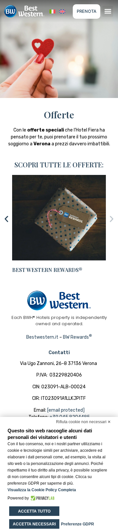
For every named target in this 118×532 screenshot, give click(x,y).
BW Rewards (77, 337)
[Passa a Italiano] (52, 11)
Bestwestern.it (42, 337)
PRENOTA (86, 11)
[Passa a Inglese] (62, 11)
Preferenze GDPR (77, 524)
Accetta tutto (34, 511)
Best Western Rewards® (47, 269)
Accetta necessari (34, 524)
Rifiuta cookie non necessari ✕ (83, 422)
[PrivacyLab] (42, 498)
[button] (107, 11)
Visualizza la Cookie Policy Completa (42, 490)
